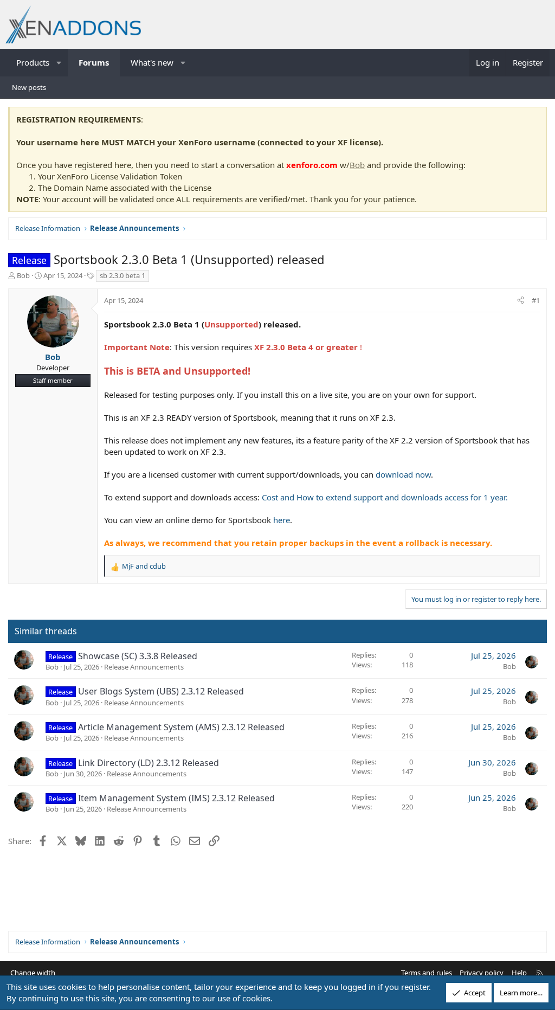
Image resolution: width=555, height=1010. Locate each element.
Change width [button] (32, 972)
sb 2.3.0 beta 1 (122, 275)
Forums (94, 62)
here (281, 519)
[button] (59, 62)
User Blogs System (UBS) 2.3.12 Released (161, 691)
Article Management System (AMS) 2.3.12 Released (181, 727)
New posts (29, 87)
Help (519, 972)
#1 (536, 300)
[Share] (520, 300)
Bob (357, 164)
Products (32, 62)
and (144, 566)
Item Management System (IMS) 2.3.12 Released (176, 798)
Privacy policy (482, 972)
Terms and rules (426, 972)
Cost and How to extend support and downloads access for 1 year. (385, 497)
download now (403, 474)
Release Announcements (144, 667)
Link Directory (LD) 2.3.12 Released (148, 763)
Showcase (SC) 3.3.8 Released (137, 656)
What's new (152, 62)
